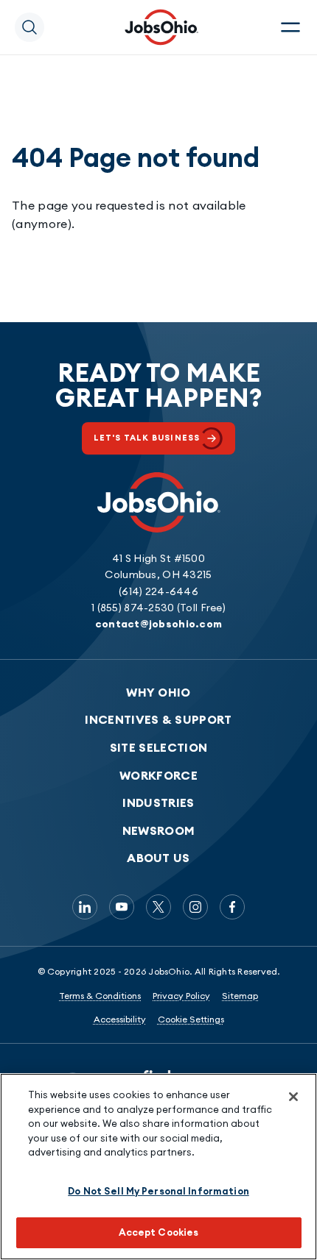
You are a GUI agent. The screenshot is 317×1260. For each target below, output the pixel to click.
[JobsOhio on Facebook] (232, 906)
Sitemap (240, 995)
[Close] (293, 1097)
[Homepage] (161, 27)
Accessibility (120, 1019)
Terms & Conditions (100, 995)
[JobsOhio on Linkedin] (84, 906)
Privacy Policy (181, 995)
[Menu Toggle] (290, 27)
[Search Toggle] (29, 27)
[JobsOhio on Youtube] (121, 906)
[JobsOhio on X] (158, 906)
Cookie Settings (191, 1019)
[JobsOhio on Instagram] (195, 906)
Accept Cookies (159, 1232)
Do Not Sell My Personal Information (158, 1191)
